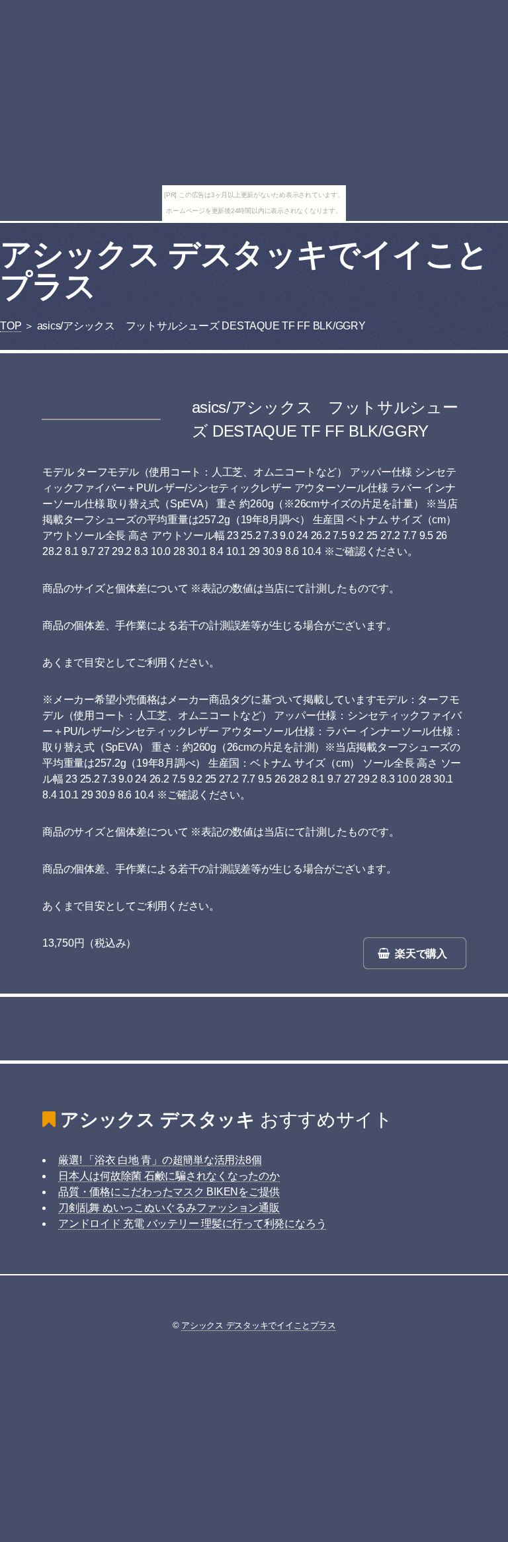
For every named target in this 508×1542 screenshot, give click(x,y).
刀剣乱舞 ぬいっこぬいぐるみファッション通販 (169, 1207)
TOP (10, 325)
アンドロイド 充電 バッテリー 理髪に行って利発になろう (192, 1223)
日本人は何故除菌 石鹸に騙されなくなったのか (169, 1175)
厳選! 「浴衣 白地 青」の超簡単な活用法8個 (159, 1160)
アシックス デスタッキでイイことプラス (244, 270)
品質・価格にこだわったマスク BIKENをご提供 (169, 1191)
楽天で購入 (421, 953)
